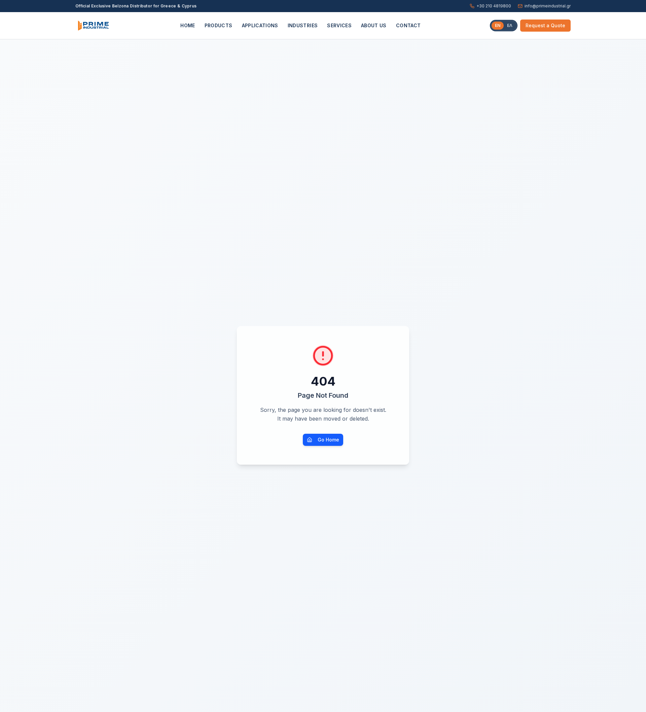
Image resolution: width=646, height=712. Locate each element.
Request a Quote (545, 25)
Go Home (328, 439)
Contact (408, 25)
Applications (260, 25)
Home (187, 25)
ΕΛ (509, 25)
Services (339, 25)
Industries (303, 25)
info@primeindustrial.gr (548, 5)
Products (218, 25)
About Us (374, 25)
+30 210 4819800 (493, 5)
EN (497, 25)
